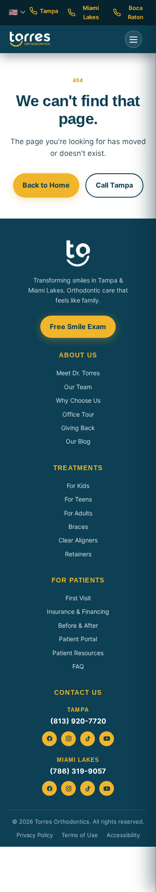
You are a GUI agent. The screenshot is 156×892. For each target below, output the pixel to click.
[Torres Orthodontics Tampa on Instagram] (68, 738)
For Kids (78, 485)
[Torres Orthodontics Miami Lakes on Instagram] (68, 788)
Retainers (78, 554)
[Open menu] (133, 39)
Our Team (78, 386)
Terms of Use (80, 834)
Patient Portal (78, 639)
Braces (78, 526)
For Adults (78, 513)
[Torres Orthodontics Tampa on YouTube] (106, 738)
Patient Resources (78, 652)
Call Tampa (114, 185)
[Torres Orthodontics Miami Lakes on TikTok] (87, 788)
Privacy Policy (34, 834)
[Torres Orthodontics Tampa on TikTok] (87, 738)
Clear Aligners (78, 540)
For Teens (78, 499)
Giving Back (78, 427)
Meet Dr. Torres (78, 373)
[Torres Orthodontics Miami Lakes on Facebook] (49, 788)
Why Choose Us (78, 400)
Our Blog (78, 441)
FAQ (78, 666)
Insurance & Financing (78, 611)
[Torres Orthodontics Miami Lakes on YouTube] (106, 788)
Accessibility (123, 834)
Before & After (78, 625)
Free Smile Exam (78, 326)
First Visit (78, 598)
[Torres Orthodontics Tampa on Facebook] (49, 738)
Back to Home (46, 185)
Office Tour (78, 414)
